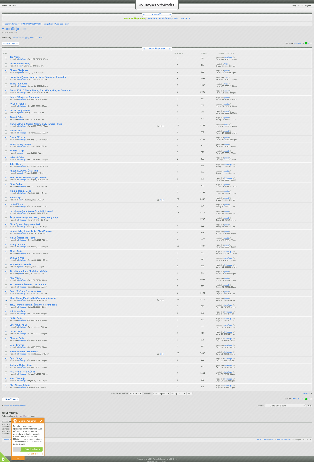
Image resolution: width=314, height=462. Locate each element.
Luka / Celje (16, 331)
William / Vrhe (17, 258)
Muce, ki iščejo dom (134, 18)
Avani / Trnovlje (18, 104)
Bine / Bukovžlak (18, 325)
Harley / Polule (17, 244)
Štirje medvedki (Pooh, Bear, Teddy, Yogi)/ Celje (34, 217)
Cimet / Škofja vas (19, 70)
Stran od (298, 43)
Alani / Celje (16, 251)
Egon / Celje (16, 358)
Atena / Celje (16, 117)
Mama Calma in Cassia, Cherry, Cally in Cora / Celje (36, 124)
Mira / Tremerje (17, 378)
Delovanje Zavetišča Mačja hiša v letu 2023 (168, 18)
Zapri (41, 421)
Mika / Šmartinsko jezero (22, 238)
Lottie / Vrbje (16, 204)
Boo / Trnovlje (17, 345)
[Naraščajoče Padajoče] (182, 393)
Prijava (308, 6)
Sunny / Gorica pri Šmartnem (25, 97)
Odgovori (178, 53)
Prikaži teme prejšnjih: (120, 393)
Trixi (40, 38)
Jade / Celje (16, 130)
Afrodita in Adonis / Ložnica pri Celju (29, 271)
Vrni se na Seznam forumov (15, 405)
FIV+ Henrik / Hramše (20, 264)
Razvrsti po (148, 393)
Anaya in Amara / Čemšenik (24, 171)
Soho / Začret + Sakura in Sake (25, 291)
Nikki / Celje (16, 318)
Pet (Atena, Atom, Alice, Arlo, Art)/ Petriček (31, 211)
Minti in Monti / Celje (20, 191)
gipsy (27, 38)
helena (15, 38)
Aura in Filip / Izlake (20, 110)
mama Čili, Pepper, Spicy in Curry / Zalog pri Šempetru (38, 77)
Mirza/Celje (15, 197)
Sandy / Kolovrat (18, 83)
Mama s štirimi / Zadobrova (24, 351)
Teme (5, 53)
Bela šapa (34, 38)
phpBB (148, 459)
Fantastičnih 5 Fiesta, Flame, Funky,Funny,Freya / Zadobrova (40, 90)
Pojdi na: (260, 406)
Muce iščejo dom (61, 24)
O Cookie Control (15, 420)
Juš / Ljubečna (17, 311)
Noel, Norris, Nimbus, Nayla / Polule (28, 177)
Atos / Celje (15, 278)
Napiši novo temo (8, 42)
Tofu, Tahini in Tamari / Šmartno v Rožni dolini (33, 305)
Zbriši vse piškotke (283, 440)
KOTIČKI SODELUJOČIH (31, 24)
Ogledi (204, 53)
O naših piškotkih (35, 454)
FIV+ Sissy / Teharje (20, 385)
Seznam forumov (12, 24)
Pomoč (4, 6)
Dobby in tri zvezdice (20, 144)
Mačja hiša (48, 24)
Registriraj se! (297, 6)
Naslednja (306, 393)
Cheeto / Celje (17, 338)
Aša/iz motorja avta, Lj (21, 63)
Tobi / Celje (15, 164)
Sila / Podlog (16, 184)
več (18, 458)
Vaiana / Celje (17, 157)
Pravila (12, 6)
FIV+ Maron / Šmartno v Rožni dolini (28, 284)
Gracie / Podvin (18, 137)
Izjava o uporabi (263, 440)
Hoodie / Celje (17, 150)
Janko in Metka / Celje (21, 365)
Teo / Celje (15, 57)
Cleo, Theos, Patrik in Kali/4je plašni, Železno (33, 298)
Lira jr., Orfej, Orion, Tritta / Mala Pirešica (31, 231)
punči (20, 73)
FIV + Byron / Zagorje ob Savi (25, 224)
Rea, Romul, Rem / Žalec (22, 372)
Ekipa (272, 440)
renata (21, 38)
